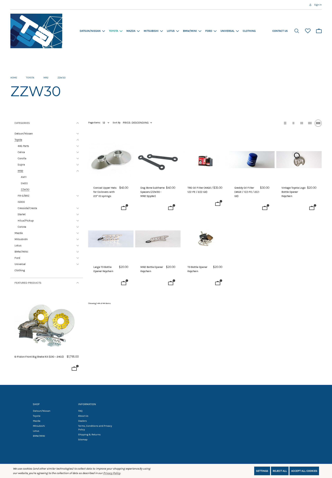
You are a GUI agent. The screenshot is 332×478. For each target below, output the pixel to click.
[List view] (285, 123)
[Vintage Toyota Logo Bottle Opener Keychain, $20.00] (299, 159)
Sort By (117, 122)
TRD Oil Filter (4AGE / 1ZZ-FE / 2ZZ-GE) (200, 189)
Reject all (280, 470)
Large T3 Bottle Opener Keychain (103, 269)
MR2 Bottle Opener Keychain (151, 269)
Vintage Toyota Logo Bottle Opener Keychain (294, 192)
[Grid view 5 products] (318, 123)
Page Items (94, 122)
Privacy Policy (111, 473)
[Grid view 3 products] (301, 123)
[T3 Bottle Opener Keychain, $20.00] (205, 239)
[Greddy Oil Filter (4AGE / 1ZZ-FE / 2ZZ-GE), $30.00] (252, 159)
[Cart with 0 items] (319, 30)
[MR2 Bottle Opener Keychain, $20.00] (158, 239)
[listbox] (138, 122)
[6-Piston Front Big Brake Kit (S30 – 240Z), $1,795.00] (47, 322)
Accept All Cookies (304, 470)
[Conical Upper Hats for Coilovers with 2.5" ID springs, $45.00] (110, 159)
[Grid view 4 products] (309, 123)
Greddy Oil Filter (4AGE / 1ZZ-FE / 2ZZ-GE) (247, 192)
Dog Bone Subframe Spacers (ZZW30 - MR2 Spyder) (152, 192)
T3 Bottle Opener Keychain (197, 269)
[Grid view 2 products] (293, 123)
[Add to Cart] (75, 368)
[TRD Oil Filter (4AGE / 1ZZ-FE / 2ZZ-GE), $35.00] (205, 159)
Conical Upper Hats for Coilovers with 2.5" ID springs (104, 192)
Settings (262, 470)
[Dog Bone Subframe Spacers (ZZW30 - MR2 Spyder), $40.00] (158, 159)
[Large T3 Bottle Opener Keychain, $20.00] (110, 239)
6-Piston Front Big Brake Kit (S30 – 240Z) (39, 356)
